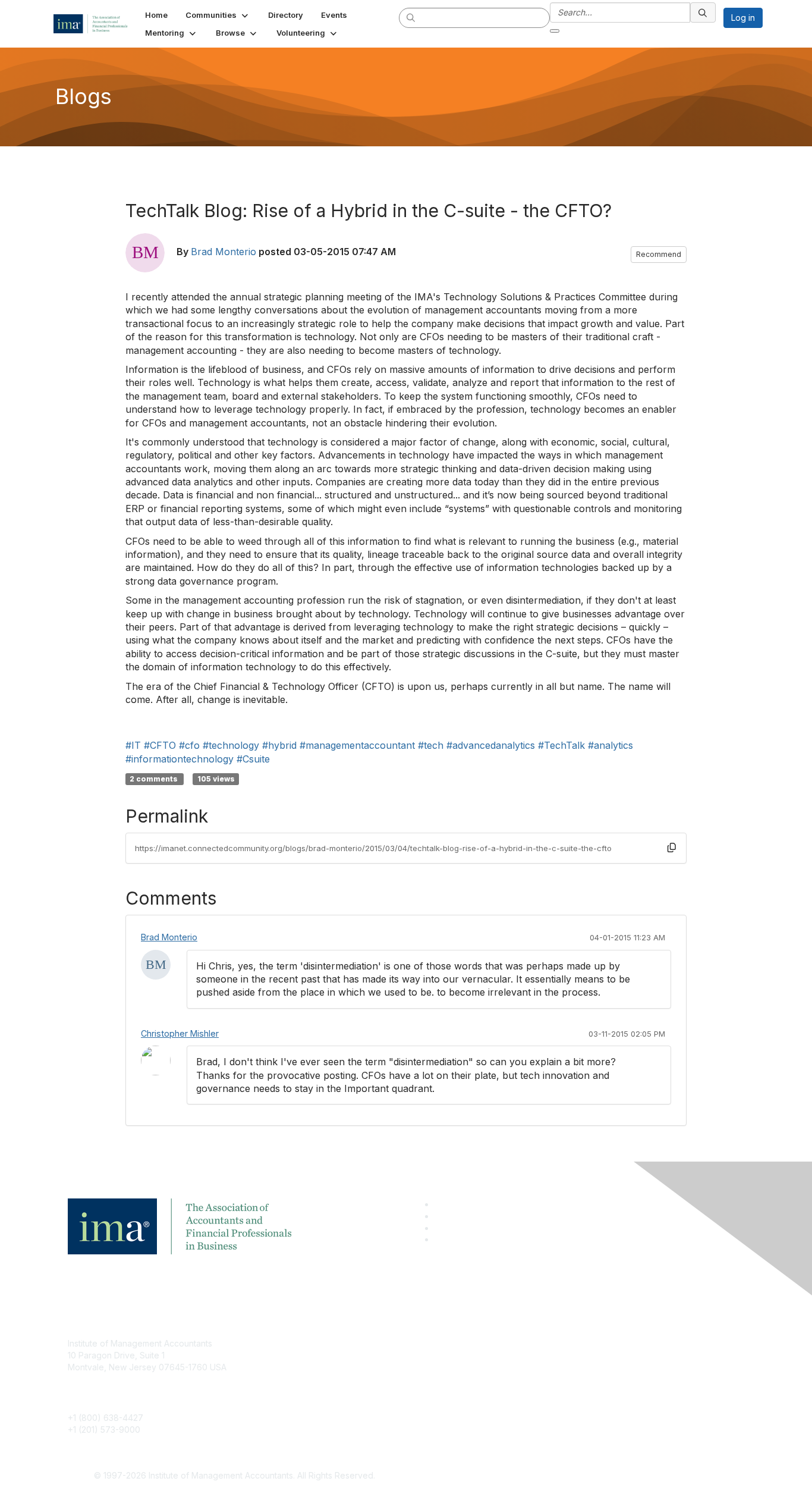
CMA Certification (330, 1361)
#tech (430, 745)
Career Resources (333, 1396)
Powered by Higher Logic (577, 1476)
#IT (133, 745)
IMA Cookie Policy (560, 1343)
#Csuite (253, 759)
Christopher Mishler (180, 1033)
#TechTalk (561, 745)
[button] (218, 15)
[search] (411, 17)
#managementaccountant (357, 745)
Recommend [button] (658, 254)
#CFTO (160, 745)
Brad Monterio (223, 252)
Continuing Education (338, 1379)
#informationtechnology (179, 759)
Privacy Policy (552, 1379)
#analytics (610, 745)
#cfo (189, 745)
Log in (743, 17)
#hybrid (279, 745)
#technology (231, 745)
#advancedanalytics (490, 745)
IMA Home (316, 1343)
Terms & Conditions (563, 1361)
